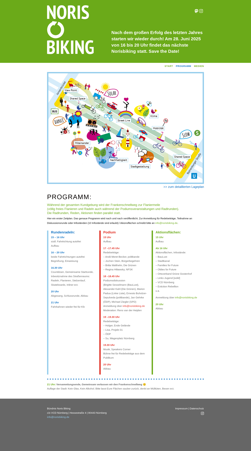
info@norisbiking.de (166, 223)
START (169, 66)
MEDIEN (199, 66)
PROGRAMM (183, 66)
